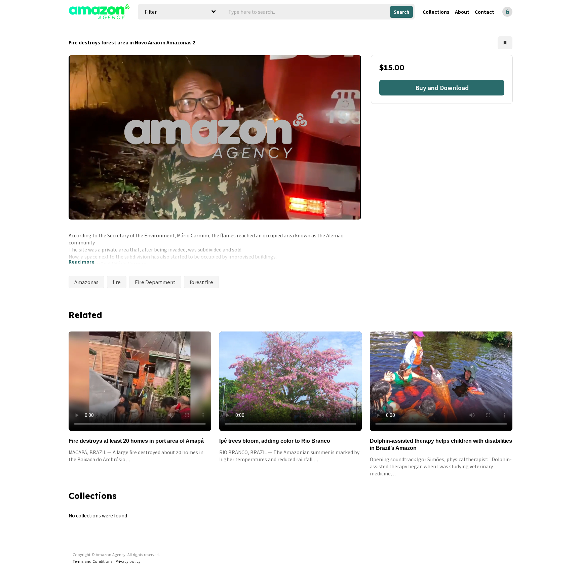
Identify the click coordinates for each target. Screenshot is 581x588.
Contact (484, 11)
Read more (81, 261)
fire (117, 281)
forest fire (201, 281)
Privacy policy (128, 561)
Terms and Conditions (92, 561)
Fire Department (155, 281)
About (462, 11)
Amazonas (86, 281)
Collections (436, 11)
